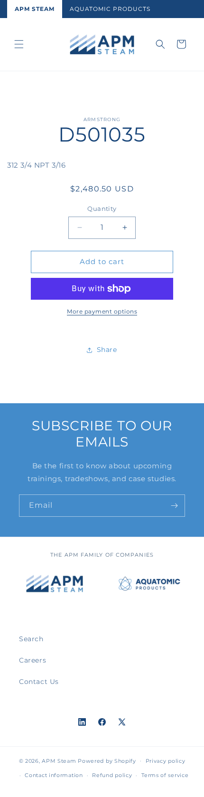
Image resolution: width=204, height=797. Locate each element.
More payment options (102, 311)
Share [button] (107, 349)
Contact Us (39, 681)
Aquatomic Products (110, 8)
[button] (19, 44)
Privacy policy (165, 761)
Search (31, 639)
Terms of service (164, 775)
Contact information (54, 775)
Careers (32, 660)
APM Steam (35, 8)
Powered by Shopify (107, 760)
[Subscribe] (174, 505)
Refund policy (112, 775)
